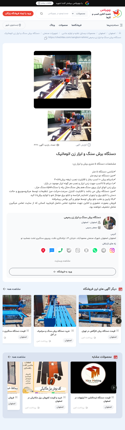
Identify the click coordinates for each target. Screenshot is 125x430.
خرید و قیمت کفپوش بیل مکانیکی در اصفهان (45, 399)
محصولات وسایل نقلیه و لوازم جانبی (78, 33)
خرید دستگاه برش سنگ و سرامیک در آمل (53, 333)
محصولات (63, 25)
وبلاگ (52, 25)
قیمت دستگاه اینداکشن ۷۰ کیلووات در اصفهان (92, 399)
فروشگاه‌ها (76, 25)
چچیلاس (105, 10)
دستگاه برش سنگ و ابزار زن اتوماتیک (22, 33)
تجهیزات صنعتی (50, 33)
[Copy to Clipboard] (46, 38)
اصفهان (112, 33)
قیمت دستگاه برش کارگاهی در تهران (98, 331)
